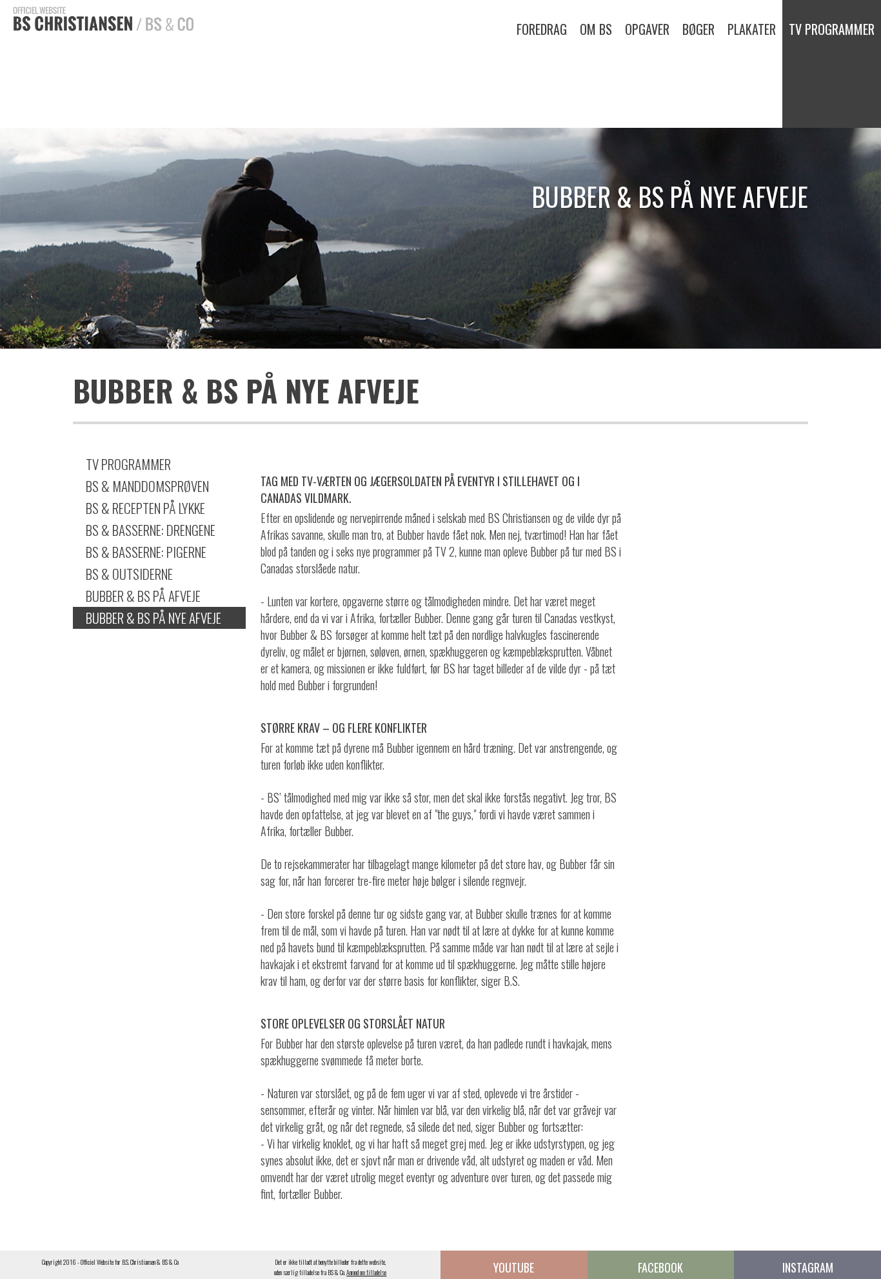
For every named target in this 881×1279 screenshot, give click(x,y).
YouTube (513, 1267)
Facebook (660, 1267)
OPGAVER (647, 29)
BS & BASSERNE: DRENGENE (150, 530)
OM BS (596, 29)
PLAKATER (752, 29)
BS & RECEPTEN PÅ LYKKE (145, 508)
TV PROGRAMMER (832, 29)
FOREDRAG (542, 29)
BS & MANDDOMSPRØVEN (147, 486)
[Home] (96, 17)
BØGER (698, 29)
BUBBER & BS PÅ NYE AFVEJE (153, 618)
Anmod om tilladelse (366, 1272)
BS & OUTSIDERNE (129, 574)
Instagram (807, 1267)
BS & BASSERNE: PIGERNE (146, 552)
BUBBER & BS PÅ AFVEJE (143, 596)
